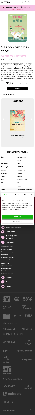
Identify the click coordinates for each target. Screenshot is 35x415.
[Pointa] (27, 360)
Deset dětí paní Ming (17, 135)
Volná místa (4, 254)
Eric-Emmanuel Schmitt (17, 137)
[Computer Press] (6, 316)
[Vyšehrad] (9, 342)
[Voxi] (29, 342)
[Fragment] (10, 328)
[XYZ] (27, 299)
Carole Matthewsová (13, 55)
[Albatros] (6, 299)
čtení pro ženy (22, 157)
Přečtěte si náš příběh (7, 257)
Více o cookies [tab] (28, 195)
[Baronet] (8, 386)
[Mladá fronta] (7, 370)
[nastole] (27, 307)
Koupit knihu (17, 88)
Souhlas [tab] (6, 195)
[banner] (5, 2)
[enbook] (11, 394)
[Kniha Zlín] (13, 334)
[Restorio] (28, 386)
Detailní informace (8, 94)
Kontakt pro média (6, 249)
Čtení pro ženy (25, 7)
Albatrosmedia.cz (6, 266)
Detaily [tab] (17, 195)
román (19, 160)
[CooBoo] (16, 299)
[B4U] (10, 323)
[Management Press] (29, 316)
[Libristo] (8, 401)
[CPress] (17, 316)
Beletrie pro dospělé (12, 7)
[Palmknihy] (25, 351)
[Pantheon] (6, 360)
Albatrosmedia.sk (6, 268)
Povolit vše (17, 216)
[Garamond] (12, 378)
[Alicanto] (27, 328)
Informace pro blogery (8, 252)
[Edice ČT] (6, 351)
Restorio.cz (4, 271)
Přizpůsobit (16, 221)
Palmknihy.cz (5, 263)
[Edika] (7, 307)
